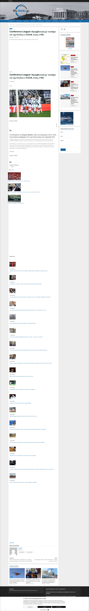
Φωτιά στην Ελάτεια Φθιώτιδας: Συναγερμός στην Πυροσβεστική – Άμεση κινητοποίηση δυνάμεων (49, 581)
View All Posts (29, 552)
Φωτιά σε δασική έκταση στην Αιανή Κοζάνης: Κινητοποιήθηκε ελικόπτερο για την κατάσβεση (17, 581)
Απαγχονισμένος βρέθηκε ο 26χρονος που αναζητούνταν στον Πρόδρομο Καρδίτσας (23, 323)
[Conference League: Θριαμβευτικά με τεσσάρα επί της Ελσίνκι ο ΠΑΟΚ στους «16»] (12, 409)
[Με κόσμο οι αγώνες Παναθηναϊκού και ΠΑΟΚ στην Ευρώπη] (14, 198)
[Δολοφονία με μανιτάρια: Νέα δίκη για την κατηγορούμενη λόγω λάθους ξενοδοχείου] (33, 573)
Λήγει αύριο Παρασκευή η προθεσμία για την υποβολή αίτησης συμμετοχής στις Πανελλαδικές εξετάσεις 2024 (27, 442)
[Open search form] (80, 21)
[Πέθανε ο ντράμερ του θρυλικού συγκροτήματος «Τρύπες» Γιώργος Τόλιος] (12, 369)
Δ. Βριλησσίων (73, 55)
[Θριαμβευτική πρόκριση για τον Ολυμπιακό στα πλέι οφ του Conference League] (14, 176)
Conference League (13, 153)
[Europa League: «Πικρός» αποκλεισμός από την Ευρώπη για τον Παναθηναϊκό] (12, 382)
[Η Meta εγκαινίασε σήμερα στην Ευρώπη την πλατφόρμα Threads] (12, 396)
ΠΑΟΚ (19, 153)
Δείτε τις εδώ (70, 48)
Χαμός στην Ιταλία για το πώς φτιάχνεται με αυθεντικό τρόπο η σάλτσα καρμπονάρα (23, 455)
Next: (46, 559)
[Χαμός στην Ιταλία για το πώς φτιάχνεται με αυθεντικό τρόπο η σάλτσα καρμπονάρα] (12, 449)
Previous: (20, 559)
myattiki (11, 37)
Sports (10, 71)
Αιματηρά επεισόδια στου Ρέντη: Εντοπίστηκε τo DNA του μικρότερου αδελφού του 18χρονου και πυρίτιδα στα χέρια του (29, 270)
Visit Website (21, 552)
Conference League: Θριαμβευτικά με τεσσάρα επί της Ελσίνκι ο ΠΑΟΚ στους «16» (23, 416)
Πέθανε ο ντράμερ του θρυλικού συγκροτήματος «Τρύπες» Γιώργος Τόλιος (21, 376)
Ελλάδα (11, 28)
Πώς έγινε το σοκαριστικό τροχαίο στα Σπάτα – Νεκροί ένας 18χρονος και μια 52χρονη (23, 482)
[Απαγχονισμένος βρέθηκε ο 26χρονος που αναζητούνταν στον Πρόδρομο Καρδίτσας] (12, 316)
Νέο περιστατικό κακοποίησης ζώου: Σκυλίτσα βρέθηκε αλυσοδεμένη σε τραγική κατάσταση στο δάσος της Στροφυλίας (28, 350)
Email (61, 136)
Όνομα (61, 131)
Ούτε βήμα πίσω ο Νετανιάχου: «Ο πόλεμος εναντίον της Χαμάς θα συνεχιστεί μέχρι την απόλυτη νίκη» (26, 283)
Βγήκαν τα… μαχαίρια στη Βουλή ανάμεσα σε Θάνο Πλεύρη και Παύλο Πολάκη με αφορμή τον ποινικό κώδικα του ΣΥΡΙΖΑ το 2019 (30, 363)
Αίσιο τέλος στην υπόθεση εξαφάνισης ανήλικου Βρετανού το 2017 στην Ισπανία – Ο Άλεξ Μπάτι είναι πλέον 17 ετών (28, 310)
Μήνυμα (62, 140)
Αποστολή (63, 149)
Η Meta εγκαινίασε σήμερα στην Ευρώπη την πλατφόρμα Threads (20, 403)
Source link (11, 542)
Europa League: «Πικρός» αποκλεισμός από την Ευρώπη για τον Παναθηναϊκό (22, 389)
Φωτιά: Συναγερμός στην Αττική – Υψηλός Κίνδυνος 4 (55, 589)
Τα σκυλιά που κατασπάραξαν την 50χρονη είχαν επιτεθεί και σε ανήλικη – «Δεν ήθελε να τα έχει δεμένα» (26, 336)
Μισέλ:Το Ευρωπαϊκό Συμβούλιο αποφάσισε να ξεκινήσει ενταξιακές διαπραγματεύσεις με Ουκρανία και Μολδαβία (28, 429)
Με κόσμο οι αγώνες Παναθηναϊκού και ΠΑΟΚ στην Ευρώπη (16, 203)
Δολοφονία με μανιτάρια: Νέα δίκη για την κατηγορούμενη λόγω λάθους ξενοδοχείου (33, 581)
